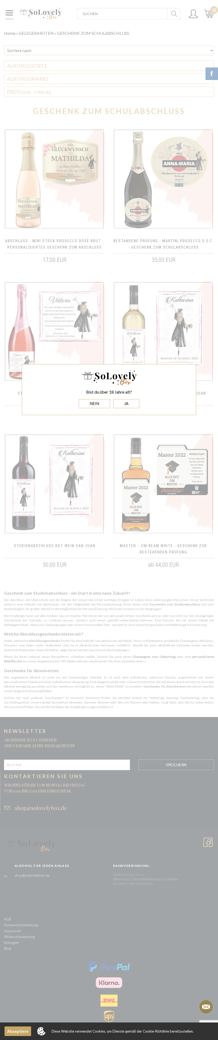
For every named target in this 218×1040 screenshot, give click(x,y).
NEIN (94, 403)
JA (126, 403)
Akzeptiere (17, 1031)
